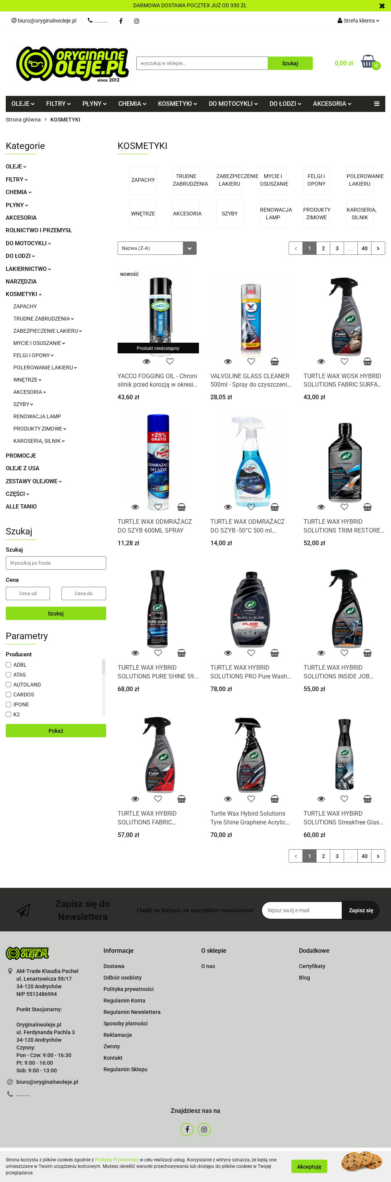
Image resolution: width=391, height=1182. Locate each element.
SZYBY (21, 404)
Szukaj (56, 613)
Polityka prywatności (128, 989)
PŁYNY (15, 205)
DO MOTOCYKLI (27, 243)
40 (365, 248)
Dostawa (113, 966)
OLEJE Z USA (22, 468)
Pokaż (55, 731)
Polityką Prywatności (117, 1160)
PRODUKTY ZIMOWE (38, 429)
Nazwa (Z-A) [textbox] (136, 248)
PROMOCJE (21, 455)
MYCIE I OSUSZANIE (37, 343)
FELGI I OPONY (32, 355)
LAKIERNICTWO (27, 269)
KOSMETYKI (22, 294)
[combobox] (157, 248)
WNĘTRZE (26, 380)
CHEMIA (17, 192)
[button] (118, 951)
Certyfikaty (312, 966)
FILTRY (15, 179)
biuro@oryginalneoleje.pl (47, 1082)
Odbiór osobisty (122, 978)
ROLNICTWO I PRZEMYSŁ (39, 230)
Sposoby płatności (125, 1023)
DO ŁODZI (19, 256)
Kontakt (113, 1058)
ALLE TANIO (21, 506)
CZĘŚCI (16, 494)
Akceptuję (309, 1167)
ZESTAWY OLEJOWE (32, 481)
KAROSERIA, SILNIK (37, 441)
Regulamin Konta (124, 1000)
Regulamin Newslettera (132, 1012)
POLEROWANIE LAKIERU (43, 367)
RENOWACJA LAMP (37, 416)
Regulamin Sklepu (125, 1069)
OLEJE (14, 166)
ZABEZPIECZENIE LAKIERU (46, 331)
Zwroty (111, 1046)
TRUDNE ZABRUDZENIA (42, 319)
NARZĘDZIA (21, 281)
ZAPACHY (25, 306)
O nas (208, 966)
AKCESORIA (21, 217)
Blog (304, 978)
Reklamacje (117, 1035)
